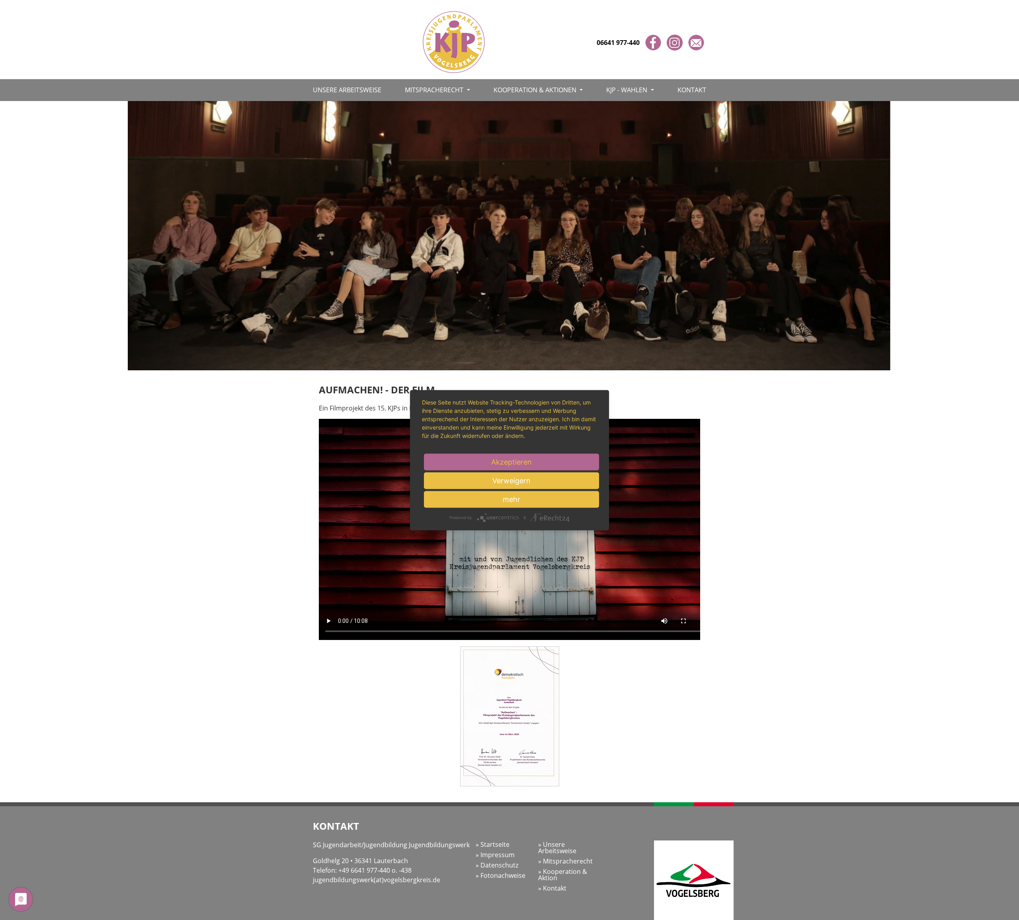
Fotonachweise (502, 875)
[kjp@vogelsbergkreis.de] (696, 42)
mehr (511, 499)
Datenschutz (498, 865)
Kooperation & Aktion (562, 874)
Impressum (497, 854)
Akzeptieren (511, 461)
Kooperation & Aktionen (536, 90)
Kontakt (691, 90)
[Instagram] (675, 42)
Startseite (494, 844)
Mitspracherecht (435, 90)
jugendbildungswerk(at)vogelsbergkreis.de (376, 879)
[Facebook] (654, 42)
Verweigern (511, 480)
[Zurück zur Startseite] (454, 39)
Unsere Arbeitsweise (347, 90)
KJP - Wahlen (627, 90)
